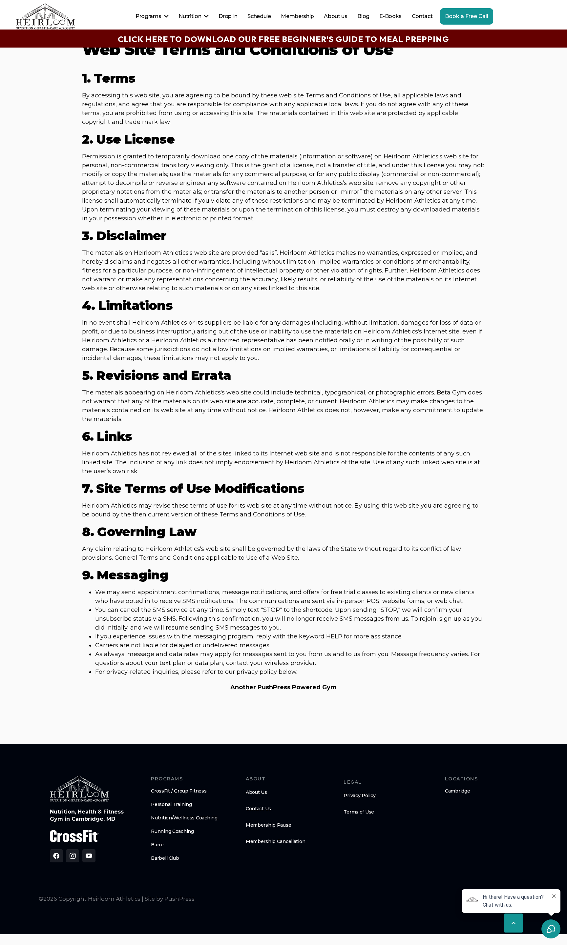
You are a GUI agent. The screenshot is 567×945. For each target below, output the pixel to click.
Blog (363, 16)
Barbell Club (165, 858)
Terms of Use (359, 812)
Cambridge (457, 791)
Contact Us (258, 809)
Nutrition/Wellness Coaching (184, 818)
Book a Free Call (466, 16)
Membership (297, 16)
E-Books (390, 16)
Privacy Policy (359, 795)
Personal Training (171, 804)
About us (335, 16)
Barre (157, 845)
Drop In (228, 16)
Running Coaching (172, 831)
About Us (256, 792)
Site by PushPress (170, 898)
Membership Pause (268, 825)
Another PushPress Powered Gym (283, 687)
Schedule (259, 16)
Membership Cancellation (275, 841)
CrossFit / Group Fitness (178, 791)
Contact (422, 16)
